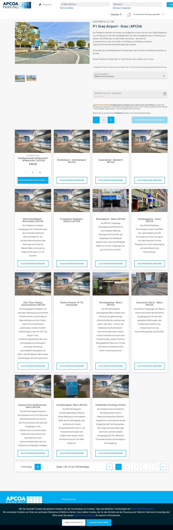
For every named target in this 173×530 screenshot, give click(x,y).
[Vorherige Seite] (110, 467)
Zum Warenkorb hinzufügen (149, 120)
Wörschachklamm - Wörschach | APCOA (32, 220)
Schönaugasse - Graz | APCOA (149, 220)
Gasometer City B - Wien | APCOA (149, 303)
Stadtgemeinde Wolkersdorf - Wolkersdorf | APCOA (33, 159)
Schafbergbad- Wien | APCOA (71, 405)
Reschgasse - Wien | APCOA (110, 219)
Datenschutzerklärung (84, 515)
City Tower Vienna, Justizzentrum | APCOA (33, 303)
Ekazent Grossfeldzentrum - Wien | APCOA (33, 406)
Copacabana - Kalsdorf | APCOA (110, 161)
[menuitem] (66, 8)
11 (154, 467)
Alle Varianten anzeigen (72, 180)
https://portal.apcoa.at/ (142, 509)
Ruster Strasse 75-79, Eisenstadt (71, 303)
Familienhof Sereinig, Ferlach (111, 405)
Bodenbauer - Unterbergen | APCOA (71, 161)
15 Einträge (29, 466)
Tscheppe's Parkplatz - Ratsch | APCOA (72, 220)
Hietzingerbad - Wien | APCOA (110, 303)
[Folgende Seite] (163, 467)
